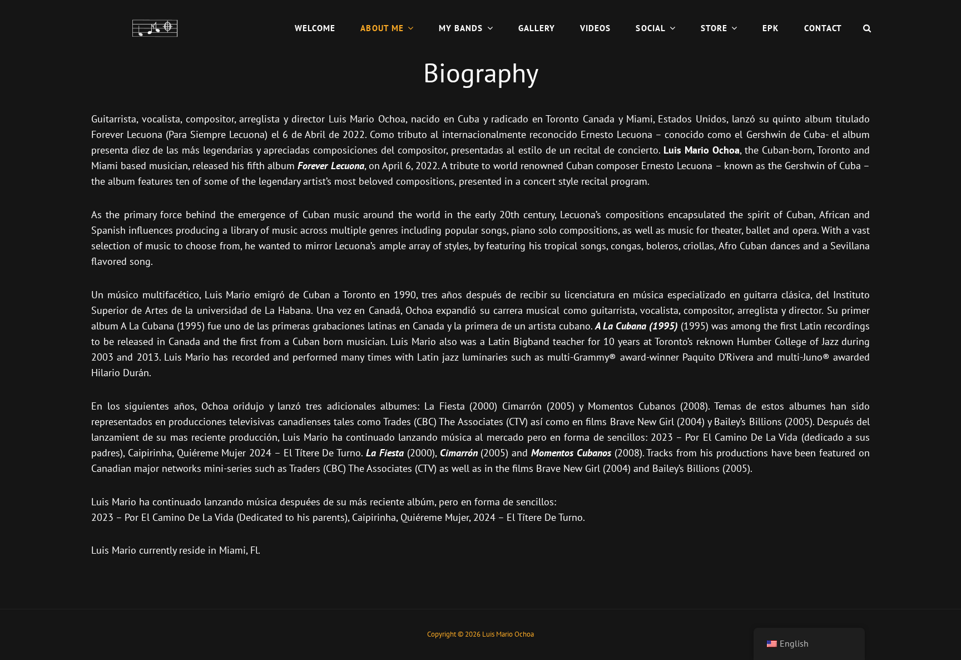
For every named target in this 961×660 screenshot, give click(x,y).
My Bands (461, 28)
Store (714, 28)
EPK (770, 28)
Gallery (536, 28)
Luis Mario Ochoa (508, 634)
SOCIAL (650, 28)
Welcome (315, 28)
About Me (382, 28)
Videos (595, 28)
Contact (823, 28)
